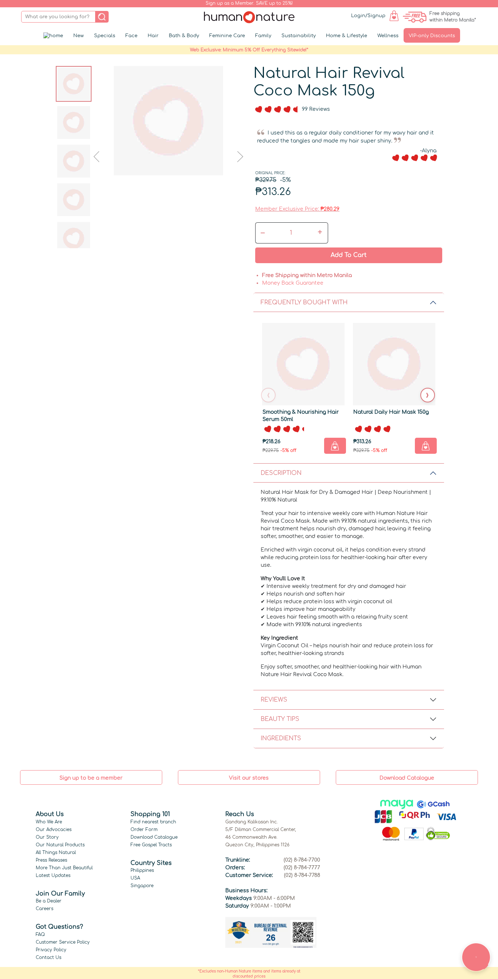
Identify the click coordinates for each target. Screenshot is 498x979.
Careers (44, 908)
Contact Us (48, 957)
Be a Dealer (49, 901)
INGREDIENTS (281, 738)
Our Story (47, 837)
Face (131, 35)
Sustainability (298, 35)
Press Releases (51, 860)
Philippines (142, 870)
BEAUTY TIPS (280, 719)
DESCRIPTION (281, 473)
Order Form (144, 829)
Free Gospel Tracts (151, 844)
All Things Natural (56, 852)
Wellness (387, 35)
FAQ (40, 934)
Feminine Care (227, 35)
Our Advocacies (53, 829)
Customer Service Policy (63, 942)
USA (135, 878)
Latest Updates (53, 875)
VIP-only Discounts (432, 35)
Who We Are (49, 821)
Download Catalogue (154, 837)
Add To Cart (348, 255)
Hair (153, 35)
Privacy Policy (51, 949)
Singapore (142, 885)
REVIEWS (274, 700)
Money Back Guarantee (292, 283)
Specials (104, 35)
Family (263, 35)
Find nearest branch (153, 821)
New (78, 35)
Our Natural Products (60, 844)
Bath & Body (184, 35)
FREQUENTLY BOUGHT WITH (304, 302)
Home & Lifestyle (346, 35)
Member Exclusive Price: (297, 209)
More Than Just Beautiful (64, 867)
